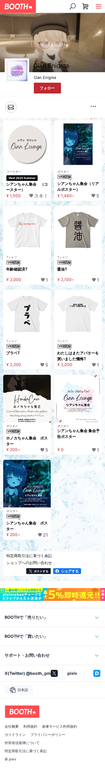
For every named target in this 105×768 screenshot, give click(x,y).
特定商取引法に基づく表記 (26, 751)
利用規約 (30, 726)
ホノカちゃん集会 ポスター (27, 441)
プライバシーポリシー (47, 734)
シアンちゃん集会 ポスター (27, 526)
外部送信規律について (22, 743)
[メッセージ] (10, 107)
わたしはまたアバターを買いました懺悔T (78, 356)
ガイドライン (15, 734)
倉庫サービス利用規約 (59, 726)
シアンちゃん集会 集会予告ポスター (78, 433)
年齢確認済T (17, 269)
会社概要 (12, 726)
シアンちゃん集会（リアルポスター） (78, 186)
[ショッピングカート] (85, 6)
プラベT (13, 353)
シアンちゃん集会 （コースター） (27, 187)
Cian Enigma (45, 77)
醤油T (62, 269)
